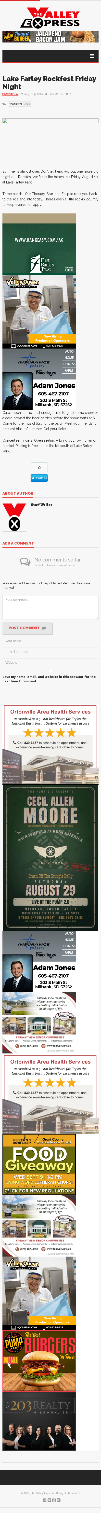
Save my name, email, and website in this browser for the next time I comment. (49, 679)
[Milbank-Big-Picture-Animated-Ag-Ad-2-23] (39, 244)
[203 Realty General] (39, 1421)
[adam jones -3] (39, 379)
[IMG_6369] (50, 857)
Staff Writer (56, 94)
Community (10, 94)
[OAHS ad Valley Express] (50, 743)
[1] (39, 311)
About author (17, 494)
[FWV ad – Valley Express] (39, 1022)
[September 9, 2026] (39, 1164)
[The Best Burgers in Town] (39, 1360)
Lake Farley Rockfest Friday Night (49, 83)
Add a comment (18, 544)
